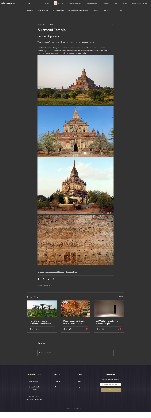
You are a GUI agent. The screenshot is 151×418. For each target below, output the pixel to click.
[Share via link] (54, 279)
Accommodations (42, 10)
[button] (121, 10)
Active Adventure (58, 10)
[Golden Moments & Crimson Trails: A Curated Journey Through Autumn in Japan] (75, 308)
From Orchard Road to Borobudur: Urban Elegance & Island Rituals (41, 322)
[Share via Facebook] (38, 279)
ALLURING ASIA (34, 374)
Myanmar (41, 272)
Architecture (96, 10)
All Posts (30, 10)
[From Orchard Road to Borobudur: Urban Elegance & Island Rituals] (42, 308)
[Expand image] (75, 80)
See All (121, 297)
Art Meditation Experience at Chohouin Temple (107, 322)
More (106, 10)
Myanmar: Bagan (71, 272)
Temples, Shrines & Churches (55, 272)
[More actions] (112, 24)
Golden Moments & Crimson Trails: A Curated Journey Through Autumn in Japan (74, 322)
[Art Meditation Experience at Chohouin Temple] (109, 308)
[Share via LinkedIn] (49, 279)
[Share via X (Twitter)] (43, 279)
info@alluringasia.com (34, 399)
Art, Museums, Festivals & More (78, 10)
